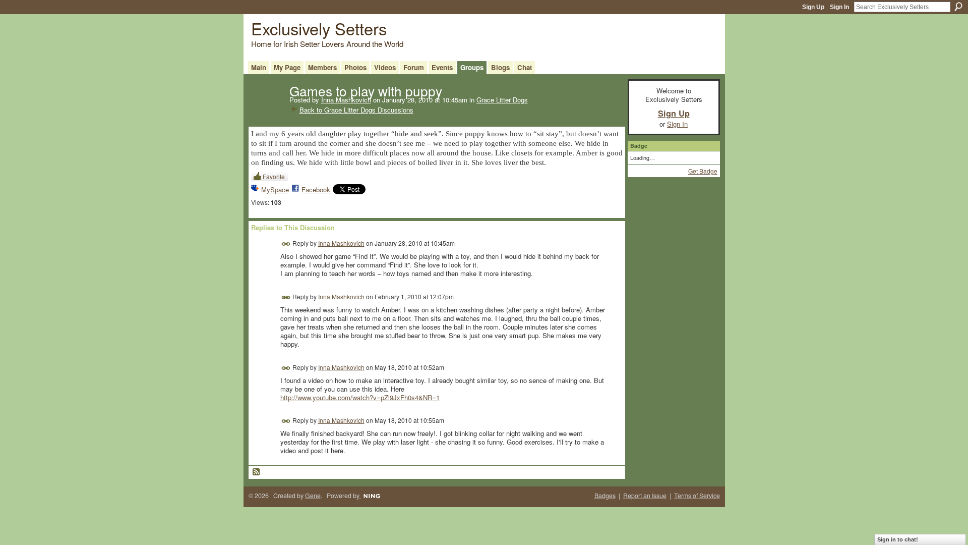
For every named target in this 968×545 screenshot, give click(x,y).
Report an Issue (645, 495)
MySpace (275, 189)
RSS (256, 472)
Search (958, 6)
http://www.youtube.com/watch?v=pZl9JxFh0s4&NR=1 (360, 397)
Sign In (839, 7)
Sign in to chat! (897, 539)
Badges (605, 495)
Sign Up (813, 7)
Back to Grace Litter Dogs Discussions (356, 110)
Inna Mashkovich (346, 99)
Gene (313, 495)
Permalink (286, 244)
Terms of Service (697, 495)
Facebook (315, 189)
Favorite (274, 176)
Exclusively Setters (319, 28)
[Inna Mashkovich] (267, 111)
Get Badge (702, 171)
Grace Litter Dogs (502, 99)
